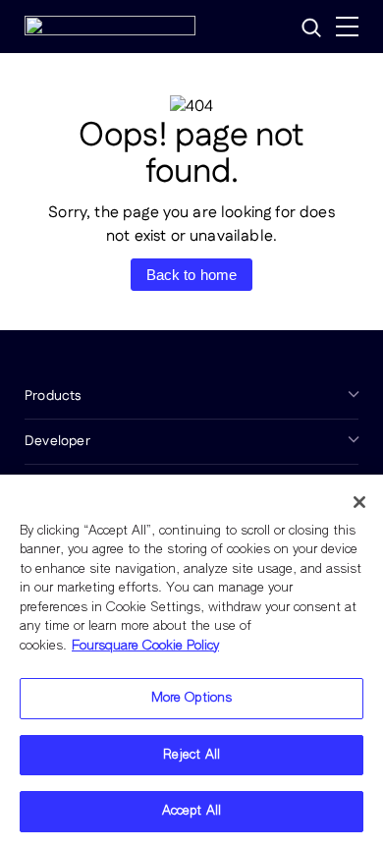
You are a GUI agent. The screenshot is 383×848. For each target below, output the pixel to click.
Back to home (192, 274)
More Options (192, 698)
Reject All (191, 755)
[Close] (359, 502)
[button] (311, 27)
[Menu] (347, 26)
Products (53, 396)
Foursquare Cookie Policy (145, 646)
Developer (57, 441)
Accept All (191, 811)
